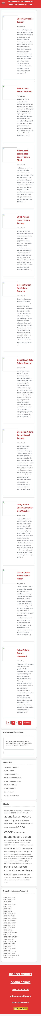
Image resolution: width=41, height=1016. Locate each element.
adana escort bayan (17, 836)
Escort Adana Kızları (11, 795)
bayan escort (11, 866)
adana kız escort (8, 858)
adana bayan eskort (14, 820)
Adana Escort (21, 26)
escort (23, 866)
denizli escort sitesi (9, 927)
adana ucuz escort (14, 861)
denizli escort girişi (8, 939)
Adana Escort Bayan (11, 774)
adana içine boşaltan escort (11, 856)
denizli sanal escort (9, 915)
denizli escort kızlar (9, 917)
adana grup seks (14, 854)
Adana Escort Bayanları (12, 778)
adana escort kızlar (9, 842)
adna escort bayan (27, 863)
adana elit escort (10, 827)
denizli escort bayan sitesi (11, 955)
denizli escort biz (8, 957)
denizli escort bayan (9, 897)
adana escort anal (19, 832)
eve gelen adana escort (18, 874)
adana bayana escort (19, 813)
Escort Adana (9, 792)
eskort (7, 874)
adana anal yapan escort (22, 810)
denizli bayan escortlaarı (10, 936)
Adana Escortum (10, 788)
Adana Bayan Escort (11, 767)
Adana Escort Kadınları (12, 781)
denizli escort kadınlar (9, 918)
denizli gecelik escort (9, 920)
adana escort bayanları (10, 840)
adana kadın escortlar (26, 856)
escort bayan (25, 870)
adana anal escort (9, 810)
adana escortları (18, 845)
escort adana (11, 870)
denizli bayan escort (9, 899)
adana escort (20, 974)
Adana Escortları (10, 785)
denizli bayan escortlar (10, 932)
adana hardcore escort (25, 854)
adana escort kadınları (24, 840)
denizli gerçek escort (9, 952)
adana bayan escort (17, 816)
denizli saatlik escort (9, 922)
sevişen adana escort (18, 880)
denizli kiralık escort (9, 924)
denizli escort (7, 903)
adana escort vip (28, 845)
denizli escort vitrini (9, 953)
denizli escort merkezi (9, 938)
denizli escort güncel (9, 941)
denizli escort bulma (9, 945)
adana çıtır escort (16, 863)
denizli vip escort (8, 931)
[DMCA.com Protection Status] (20, 1010)
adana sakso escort (18, 858)
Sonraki (27, 723)
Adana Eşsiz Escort (15, 852)
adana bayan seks (27, 823)
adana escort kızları (20, 842)
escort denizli (7, 901)
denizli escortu (7, 911)
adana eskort (12, 848)
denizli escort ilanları (9, 913)
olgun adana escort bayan (19, 877)
